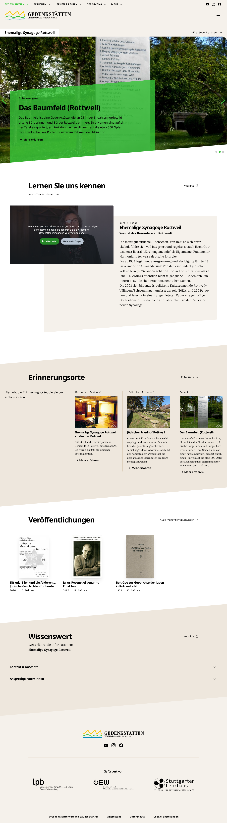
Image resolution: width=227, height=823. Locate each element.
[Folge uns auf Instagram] (214, 4)
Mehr (114, 4)
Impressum (114, 816)
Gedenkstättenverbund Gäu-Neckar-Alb (73, 816)
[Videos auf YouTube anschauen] (208, 4)
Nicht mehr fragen (72, 241)
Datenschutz (137, 816)
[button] (218, 16)
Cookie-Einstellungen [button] (166, 816)
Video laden (51, 241)
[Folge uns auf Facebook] (220, 4)
